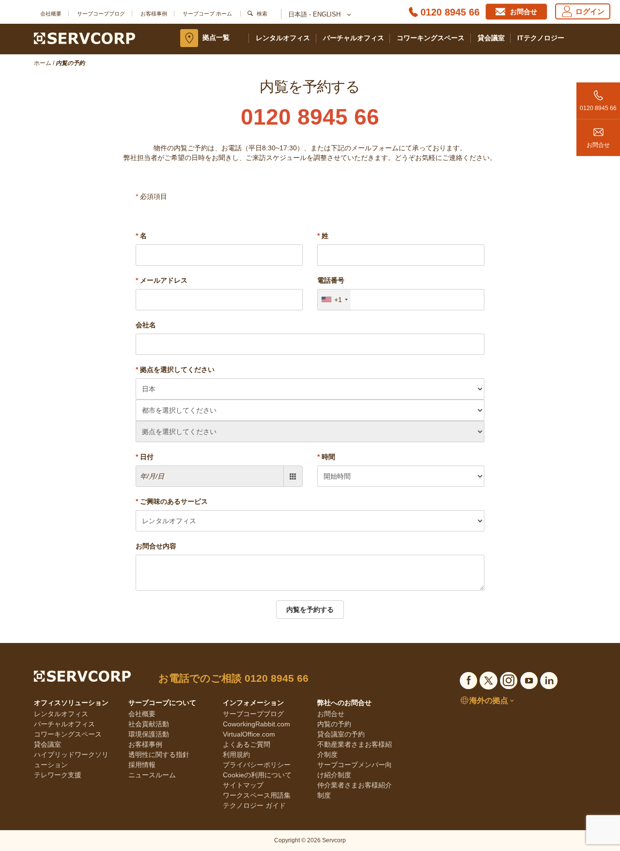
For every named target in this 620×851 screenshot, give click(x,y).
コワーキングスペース (431, 38)
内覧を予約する (310, 609)
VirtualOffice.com (249, 734)
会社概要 (51, 13)
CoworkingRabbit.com (256, 724)
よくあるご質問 (246, 744)
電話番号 (330, 280)
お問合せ (598, 145)
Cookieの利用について (257, 775)
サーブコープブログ (101, 13)
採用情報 (141, 765)
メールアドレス (161, 280)
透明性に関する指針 (158, 754)
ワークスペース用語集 (257, 795)
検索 (262, 13)
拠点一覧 (216, 37)
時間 (326, 457)
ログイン (589, 11)
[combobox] (334, 299)
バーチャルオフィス (353, 38)
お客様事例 (153, 13)
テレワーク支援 (57, 775)
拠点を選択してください (175, 369)
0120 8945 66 (450, 12)
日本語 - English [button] (315, 14)
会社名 (146, 325)
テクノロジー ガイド (254, 805)
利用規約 (236, 754)
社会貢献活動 (148, 724)
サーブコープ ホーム (207, 13)
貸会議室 (491, 38)
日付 (145, 457)
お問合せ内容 (156, 546)
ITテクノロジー (540, 38)
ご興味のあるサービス (172, 501)
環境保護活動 (148, 734)
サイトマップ (243, 785)
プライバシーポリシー (257, 765)
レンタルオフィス (283, 38)
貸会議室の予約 (341, 734)
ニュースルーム (152, 775)
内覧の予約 (334, 724)
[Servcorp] (84, 38)
